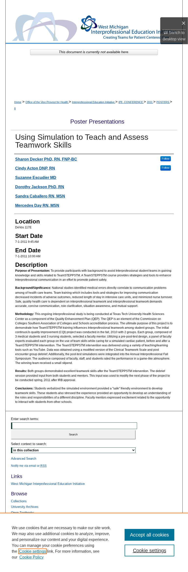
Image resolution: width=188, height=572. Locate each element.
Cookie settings (32, 551)
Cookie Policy (31, 557)
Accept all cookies (149, 534)
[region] (94, 542)
